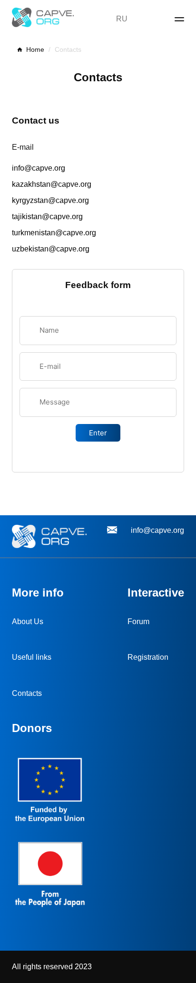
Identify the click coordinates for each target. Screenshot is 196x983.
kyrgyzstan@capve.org (50, 200)
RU (121, 19)
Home (35, 49)
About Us (27, 621)
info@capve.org (38, 168)
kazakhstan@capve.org (51, 184)
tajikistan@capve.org (47, 216)
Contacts (27, 693)
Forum (138, 621)
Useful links (31, 657)
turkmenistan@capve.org (54, 233)
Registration (147, 657)
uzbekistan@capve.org (50, 249)
